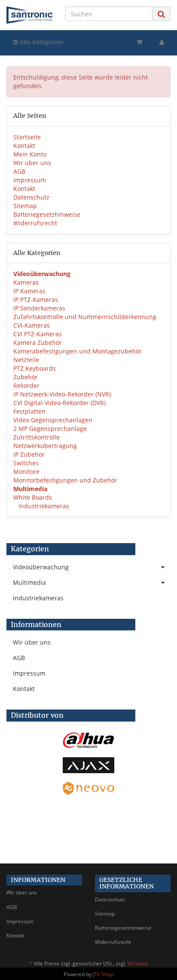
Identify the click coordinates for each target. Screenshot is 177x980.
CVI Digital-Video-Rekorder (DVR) (59, 403)
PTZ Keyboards (34, 368)
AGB (19, 171)
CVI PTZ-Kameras (37, 334)
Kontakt (24, 145)
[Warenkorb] (139, 42)
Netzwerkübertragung (45, 446)
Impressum (29, 180)
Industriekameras (43, 506)
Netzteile (26, 360)
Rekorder (26, 385)
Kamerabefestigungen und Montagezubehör (77, 351)
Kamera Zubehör (37, 342)
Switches (26, 463)
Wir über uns (32, 163)
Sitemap (25, 206)
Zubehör (25, 377)
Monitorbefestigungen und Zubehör (65, 480)
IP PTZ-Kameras (35, 299)
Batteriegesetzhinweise (46, 214)
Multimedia (29, 582)
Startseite (27, 137)
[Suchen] (161, 14)
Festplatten (29, 411)
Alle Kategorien (41, 42)
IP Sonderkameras (39, 308)
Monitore (26, 471)
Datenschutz (31, 197)
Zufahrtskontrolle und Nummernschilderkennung (84, 317)
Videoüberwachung (41, 567)
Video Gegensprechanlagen (52, 420)
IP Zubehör (29, 454)
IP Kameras (29, 291)
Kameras (26, 282)
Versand (137, 963)
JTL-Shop (103, 974)
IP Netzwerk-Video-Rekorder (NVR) (62, 394)
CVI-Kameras (31, 325)
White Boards (32, 497)
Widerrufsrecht (35, 223)
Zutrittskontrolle (36, 437)
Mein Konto (29, 154)
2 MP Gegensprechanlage (50, 428)
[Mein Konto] (162, 42)
